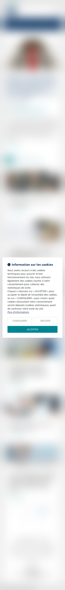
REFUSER (45, 320)
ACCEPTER (32, 329)
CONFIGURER (19, 320)
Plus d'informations (18, 312)
